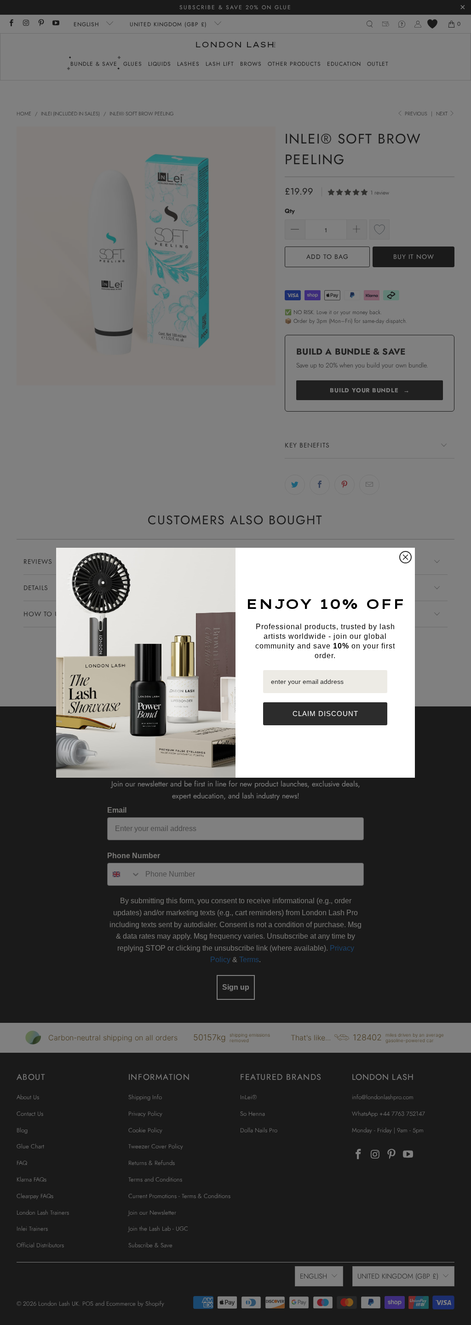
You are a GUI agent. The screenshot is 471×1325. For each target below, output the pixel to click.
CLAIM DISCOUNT (325, 713)
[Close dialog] (405, 557)
